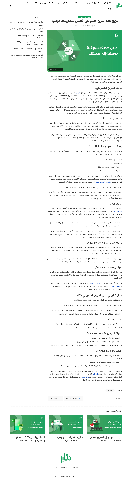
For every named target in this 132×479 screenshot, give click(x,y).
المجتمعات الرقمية (115, 286)
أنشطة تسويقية (95, 283)
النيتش (77, 92)
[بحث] (11, 6)
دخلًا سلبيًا (85, 377)
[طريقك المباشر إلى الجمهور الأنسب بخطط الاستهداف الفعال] (104, 424)
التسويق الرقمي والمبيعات (85, 17)
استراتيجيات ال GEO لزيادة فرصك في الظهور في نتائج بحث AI (28, 438)
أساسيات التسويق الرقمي (103, 182)
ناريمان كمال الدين (88, 25)
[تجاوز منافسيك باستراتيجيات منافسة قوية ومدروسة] (66, 424)
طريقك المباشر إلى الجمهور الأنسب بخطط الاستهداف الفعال (105, 438)
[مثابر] (119, 6)
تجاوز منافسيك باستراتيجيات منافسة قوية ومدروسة (69, 438)
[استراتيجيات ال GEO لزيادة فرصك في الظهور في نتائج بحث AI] (27, 424)
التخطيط (95, 374)
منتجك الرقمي (117, 211)
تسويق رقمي (109, 390)
